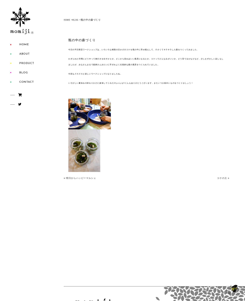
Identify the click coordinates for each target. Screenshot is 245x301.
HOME (24, 44)
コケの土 (222, 178)
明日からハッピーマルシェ (81, 178)
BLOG (23, 72)
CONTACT (26, 82)
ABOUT (24, 54)
